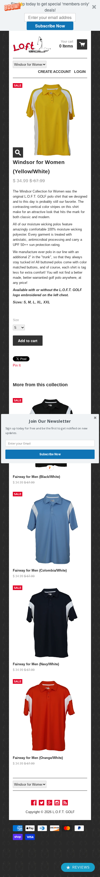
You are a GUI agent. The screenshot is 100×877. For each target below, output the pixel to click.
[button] (50, 421)
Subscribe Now (50, 454)
